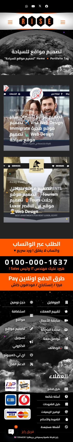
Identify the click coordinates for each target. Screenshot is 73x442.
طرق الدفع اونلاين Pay (37, 278)
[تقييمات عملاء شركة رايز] (24, 385)
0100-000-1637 (36, 262)
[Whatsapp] (26, 6)
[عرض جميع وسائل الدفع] (17, 414)
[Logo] (36, 21)
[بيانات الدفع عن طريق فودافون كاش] (24, 400)
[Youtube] (33, 6)
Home (41, 58)
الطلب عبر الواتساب (36, 244)
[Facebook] (46, 6)
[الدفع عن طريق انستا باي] (10, 385)
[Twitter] (40, 6)
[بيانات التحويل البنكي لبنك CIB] (10, 400)
